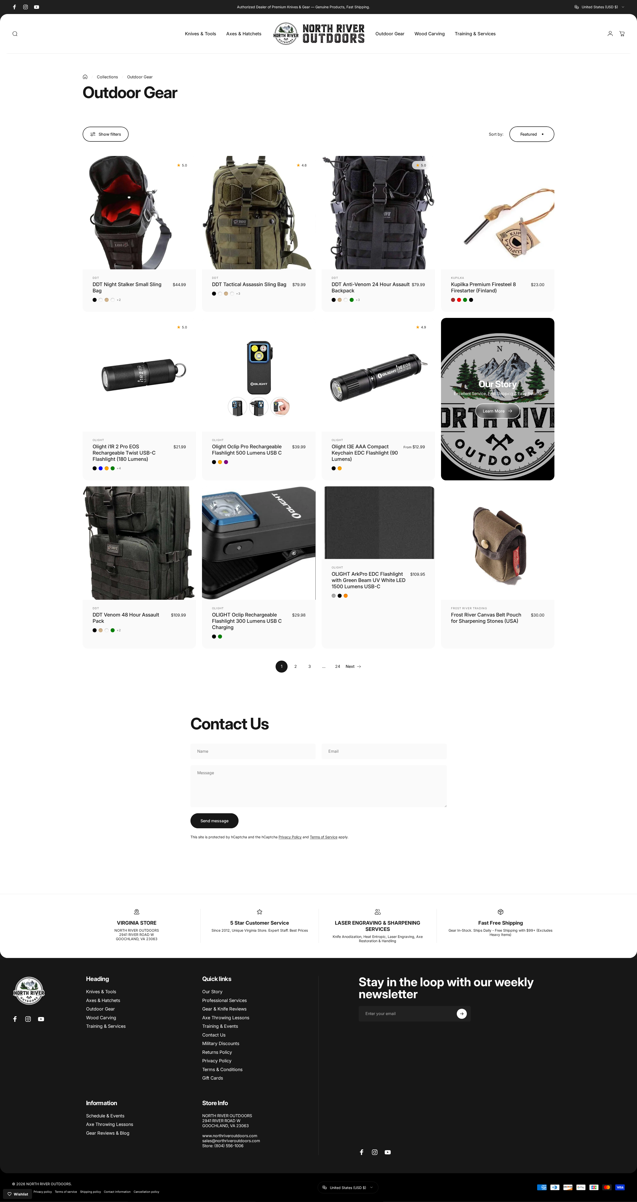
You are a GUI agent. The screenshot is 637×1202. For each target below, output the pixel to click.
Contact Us (214, 1035)
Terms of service (66, 1191)
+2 (119, 299)
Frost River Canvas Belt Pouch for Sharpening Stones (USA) (486, 618)
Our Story (212, 991)
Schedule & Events (105, 1115)
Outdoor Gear (100, 1009)
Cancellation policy (146, 1191)
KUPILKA (458, 278)
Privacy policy (43, 1191)
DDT (96, 278)
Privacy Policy (290, 837)
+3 (238, 293)
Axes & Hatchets (103, 1000)
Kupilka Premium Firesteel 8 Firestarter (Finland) (483, 287)
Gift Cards (212, 1078)
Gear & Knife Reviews (224, 1009)
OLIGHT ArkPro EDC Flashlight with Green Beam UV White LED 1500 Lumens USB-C (368, 580)
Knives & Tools (101, 991)
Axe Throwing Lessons (225, 1017)
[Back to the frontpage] (85, 76)
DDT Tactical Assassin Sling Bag (249, 284)
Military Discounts (220, 1043)
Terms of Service (323, 837)
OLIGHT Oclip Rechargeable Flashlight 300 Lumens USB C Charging (247, 621)
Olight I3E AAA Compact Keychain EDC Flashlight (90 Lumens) (365, 453)
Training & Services (106, 1026)
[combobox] (600, 7)
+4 (119, 468)
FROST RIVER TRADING (469, 608)
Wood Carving (101, 1017)
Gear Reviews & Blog (107, 1133)
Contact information (117, 1191)
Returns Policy (217, 1052)
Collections (107, 76)
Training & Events (220, 1026)
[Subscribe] (462, 1014)
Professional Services (224, 1000)
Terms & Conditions (222, 1069)
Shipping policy (90, 1191)
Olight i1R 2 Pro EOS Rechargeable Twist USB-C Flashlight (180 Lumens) (124, 453)
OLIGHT (98, 440)
